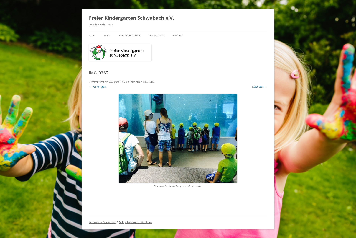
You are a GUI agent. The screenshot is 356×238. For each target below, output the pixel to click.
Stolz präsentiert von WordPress (135, 222)
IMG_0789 (148, 82)
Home (92, 35)
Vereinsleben (156, 35)
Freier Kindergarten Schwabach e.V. (131, 17)
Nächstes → (259, 86)
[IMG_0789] (178, 138)
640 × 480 (135, 82)
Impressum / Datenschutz (102, 222)
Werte (107, 35)
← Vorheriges (97, 86)
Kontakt (178, 35)
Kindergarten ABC (130, 35)
